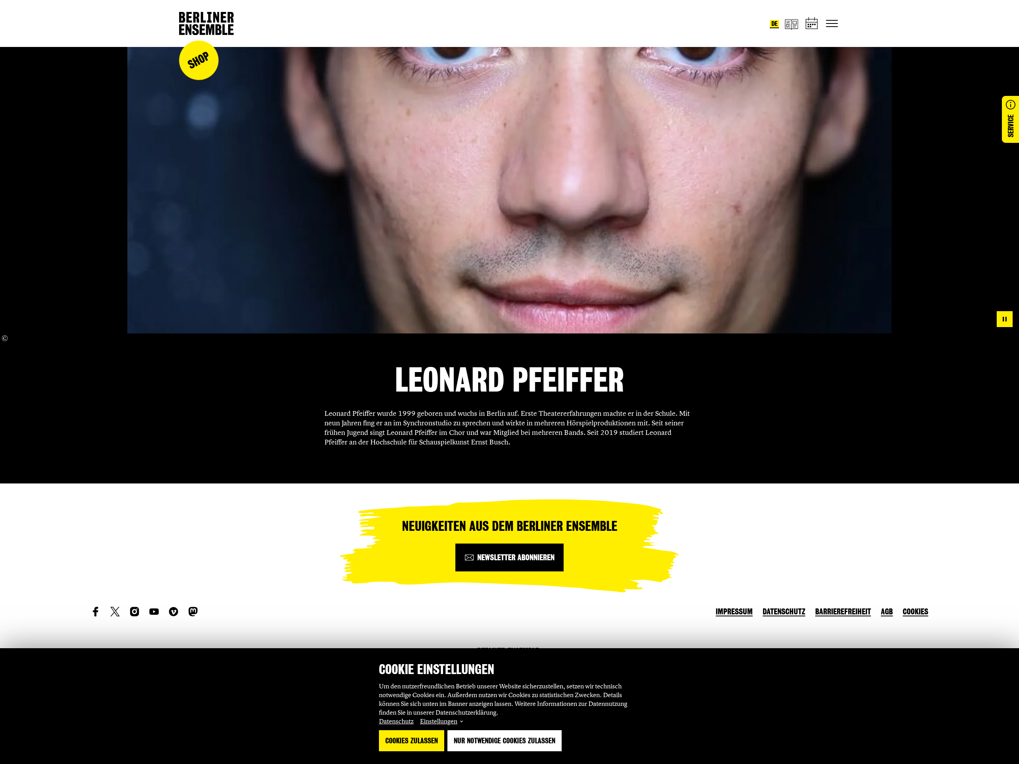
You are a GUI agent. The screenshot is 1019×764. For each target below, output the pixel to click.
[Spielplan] (812, 23)
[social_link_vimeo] (173, 611)
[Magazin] (791, 23)
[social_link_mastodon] (193, 611)
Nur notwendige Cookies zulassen (504, 741)
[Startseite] (206, 23)
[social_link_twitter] (115, 611)
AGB (887, 611)
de (774, 23)
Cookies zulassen (411, 741)
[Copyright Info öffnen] (5, 338)
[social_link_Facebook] (95, 611)
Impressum (734, 611)
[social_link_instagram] (134, 611)
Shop (198, 60)
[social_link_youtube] (154, 611)
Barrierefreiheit (843, 611)
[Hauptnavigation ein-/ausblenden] (832, 23)
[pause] (1005, 319)
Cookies (915, 611)
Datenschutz (396, 721)
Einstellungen (438, 721)
